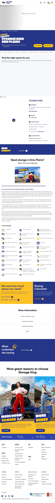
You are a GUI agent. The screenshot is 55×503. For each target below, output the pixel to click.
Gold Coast (5, 458)
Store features (24, 52)
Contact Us (18, 477)
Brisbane (4, 456)
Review (51, 52)
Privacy (43, 477)
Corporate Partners (7, 479)
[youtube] (12, 496)
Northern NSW (18, 453)
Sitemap (43, 481)
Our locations (4, 31)
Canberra (4, 447)
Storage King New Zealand (33, 484)
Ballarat (43, 449)
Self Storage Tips (19, 481)
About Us (4, 474)
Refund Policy (45, 479)
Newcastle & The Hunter (19, 450)
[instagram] (9, 496)
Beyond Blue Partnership (18, 487)
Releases (4, 481)
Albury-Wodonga (46, 447)
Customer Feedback (20, 479)
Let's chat (6, 430)
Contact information (8, 52)
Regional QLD (5, 460)
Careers (4, 477)
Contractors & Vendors (32, 475)
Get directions (33, 111)
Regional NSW (18, 456)
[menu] (52, 2)
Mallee (43, 456)
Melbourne (44, 459)
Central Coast (19, 447)
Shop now (40, 430)
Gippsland (44, 454)
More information (43, 52)
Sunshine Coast (6, 463)
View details (41, 131)
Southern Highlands (20, 462)
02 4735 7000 (33, 117)
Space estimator (34, 52)
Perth (29, 459)
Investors (4, 484)
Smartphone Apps (20, 484)
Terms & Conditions (46, 484)
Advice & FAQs (19, 474)
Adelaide (30, 447)
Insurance (30, 478)
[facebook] (2, 496)
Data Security (45, 474)
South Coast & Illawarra (19, 459)
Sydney (9, 31)
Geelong (43, 452)
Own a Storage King (33, 481)
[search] (44, 2)
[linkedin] (6, 496)
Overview (17, 52)
